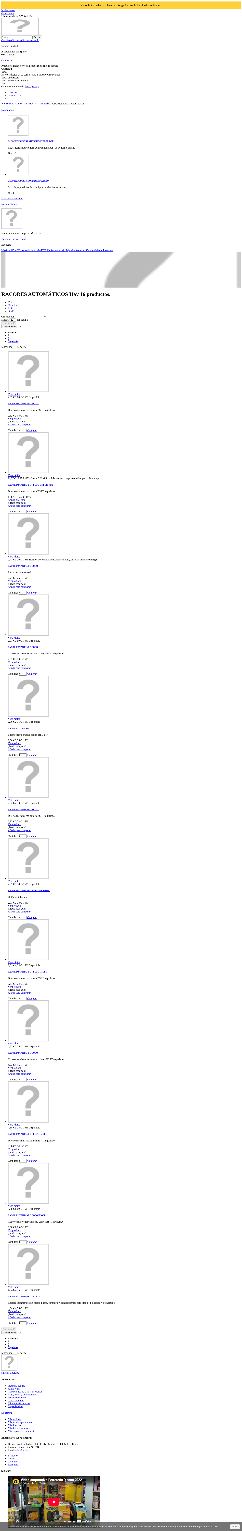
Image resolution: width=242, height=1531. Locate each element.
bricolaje (65, 250)
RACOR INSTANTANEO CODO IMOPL (27, 1215)
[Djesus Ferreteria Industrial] (20, 34)
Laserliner (108, 250)
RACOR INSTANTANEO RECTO (23, 403)
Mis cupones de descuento (21, 1431)
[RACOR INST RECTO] (28, 715)
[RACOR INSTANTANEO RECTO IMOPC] (28, 959)
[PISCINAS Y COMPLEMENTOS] (9, 1369)
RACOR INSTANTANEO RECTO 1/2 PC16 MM (30, 485)
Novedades (7, 110)
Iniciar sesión (8, 10)
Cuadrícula (13, 305)
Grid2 (11, 311)
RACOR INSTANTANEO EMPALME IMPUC (29, 890)
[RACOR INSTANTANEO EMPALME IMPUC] (28, 878)
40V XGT (15, 250)
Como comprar (16, 1400)
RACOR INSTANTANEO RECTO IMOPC (27, 972)
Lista (10, 308)
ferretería (56, 250)
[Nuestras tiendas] (11, 228)
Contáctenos (7, 13)
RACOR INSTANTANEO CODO (23, 566)
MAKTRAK (44, 250)
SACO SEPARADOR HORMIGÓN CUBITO (28, 181)
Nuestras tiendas (9, 204)
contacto (12, 92)
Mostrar (5, 319)
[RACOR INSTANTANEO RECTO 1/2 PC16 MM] (28, 472)
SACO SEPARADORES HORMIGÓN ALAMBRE (31, 141)
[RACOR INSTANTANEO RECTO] (28, 391)
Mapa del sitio (15, 1406)
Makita (5, 250)
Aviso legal (14, 1388)
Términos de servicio (19, 1403)
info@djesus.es (23, 1450)
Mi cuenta (7, 1412)
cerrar (235, 1526)
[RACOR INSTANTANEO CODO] (28, 553)
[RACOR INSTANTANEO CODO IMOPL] (28, 1203)
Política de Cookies (18, 1397)
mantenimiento (29, 250)
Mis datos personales (18, 1428)
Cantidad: (13, 430)
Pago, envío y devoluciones (22, 1394)
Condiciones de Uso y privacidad (25, 1391)
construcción (83, 250)
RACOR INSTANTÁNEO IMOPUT (24, 1296)
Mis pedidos (14, 1419)
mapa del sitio (15, 95)
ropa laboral (96, 250)
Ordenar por (7, 316)
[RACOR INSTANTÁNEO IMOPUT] (28, 1284)
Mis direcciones (16, 1425)
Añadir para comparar (19, 424)
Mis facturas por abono (20, 1422)
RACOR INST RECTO (18, 728)
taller (73, 250)
